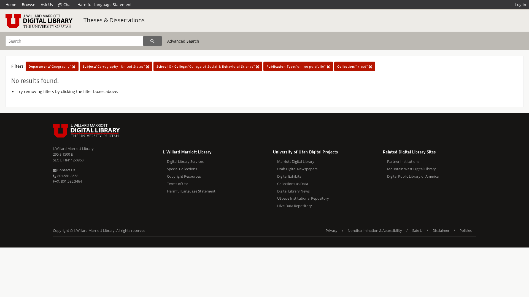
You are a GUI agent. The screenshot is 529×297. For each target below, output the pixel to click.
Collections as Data (292, 183)
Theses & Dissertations (114, 20)
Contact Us (65, 169)
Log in (520, 4)
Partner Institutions (403, 161)
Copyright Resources (184, 176)
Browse (28, 4)
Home (11, 4)
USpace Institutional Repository (303, 198)
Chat (67, 4)
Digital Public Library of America (413, 176)
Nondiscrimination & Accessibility (375, 230)
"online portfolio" (296, 66)
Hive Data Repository (294, 205)
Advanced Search (183, 41)
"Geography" (50, 66)
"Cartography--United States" (114, 66)
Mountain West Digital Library (411, 168)
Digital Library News (293, 191)
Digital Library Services (185, 161)
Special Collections (182, 168)
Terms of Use (177, 183)
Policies (466, 230)
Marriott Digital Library (295, 161)
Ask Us (47, 4)
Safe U (417, 230)
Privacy (332, 230)
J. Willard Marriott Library (73, 148)
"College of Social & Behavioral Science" (206, 66)
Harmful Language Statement (104, 4)
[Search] (152, 41)
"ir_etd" (353, 66)
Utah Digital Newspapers (297, 168)
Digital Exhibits (289, 176)
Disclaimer (441, 230)
